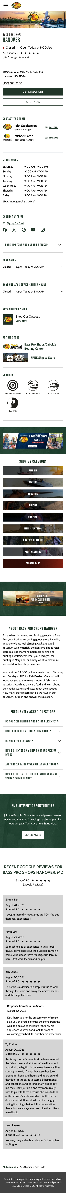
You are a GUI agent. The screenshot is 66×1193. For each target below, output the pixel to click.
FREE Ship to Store (43, 358)
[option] (33, 441)
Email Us (53, 127)
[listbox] (33, 441)
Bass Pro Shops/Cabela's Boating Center (40, 346)
